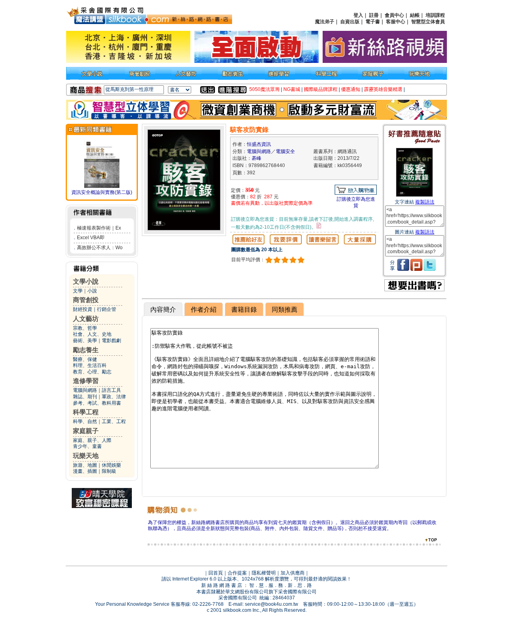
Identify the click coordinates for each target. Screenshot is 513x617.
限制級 (109, 471)
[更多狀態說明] (318, 225)
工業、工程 (114, 421)
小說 (92, 291)
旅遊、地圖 (85, 465)
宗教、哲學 (85, 328)
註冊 (374, 15)
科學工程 (86, 412)
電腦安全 (285, 151)
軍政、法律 (114, 396)
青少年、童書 (87, 446)
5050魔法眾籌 (264, 89)
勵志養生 (86, 350)
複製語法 (424, 202)
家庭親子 (86, 430)
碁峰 (256, 158)
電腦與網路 (85, 390)
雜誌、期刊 (85, 396)
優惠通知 (350, 89)
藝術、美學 (85, 340)
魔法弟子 (324, 21)
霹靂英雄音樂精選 (383, 89)
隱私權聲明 (264, 573)
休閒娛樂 (111, 465)
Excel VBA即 (91, 237)
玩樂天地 (86, 455)
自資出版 (350, 21)
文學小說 (86, 281)
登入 (358, 15)
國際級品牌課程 (320, 89)
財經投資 (82, 309)
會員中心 (394, 15)
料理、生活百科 (90, 365)
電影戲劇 (111, 340)
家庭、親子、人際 (92, 440)
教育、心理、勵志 (92, 372)
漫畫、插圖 (85, 471)
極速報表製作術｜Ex (99, 228)
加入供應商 (293, 573)
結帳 (415, 15)
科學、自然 (85, 421)
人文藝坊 (86, 318)
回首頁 (215, 573)
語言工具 (111, 390)
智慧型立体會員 (428, 21)
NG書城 (291, 89)
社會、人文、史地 (92, 334)
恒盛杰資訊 (259, 144)
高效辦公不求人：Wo (100, 247)
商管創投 (86, 299)
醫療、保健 (85, 359)
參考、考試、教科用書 (97, 403)
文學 (78, 291)
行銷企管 (106, 309)
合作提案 (237, 573)
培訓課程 (435, 15)
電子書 (373, 21)
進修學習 (86, 380)
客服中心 (395, 21)
